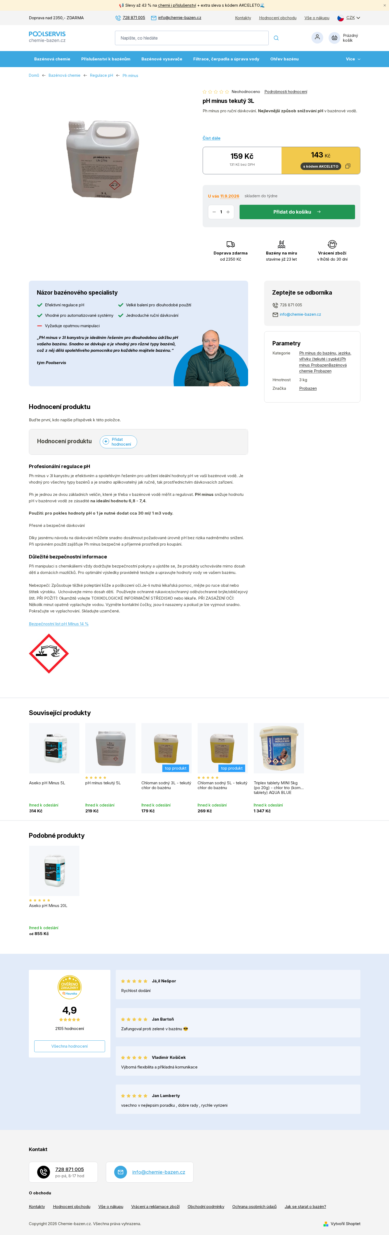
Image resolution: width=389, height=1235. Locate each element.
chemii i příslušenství (177, 5)
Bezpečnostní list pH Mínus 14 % (59, 623)
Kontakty (243, 18)
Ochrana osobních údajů (254, 1206)
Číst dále (212, 138)
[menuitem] (52, 59)
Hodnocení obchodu (277, 18)
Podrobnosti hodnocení (285, 91)
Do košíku (300, 212)
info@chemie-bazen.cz (179, 17)
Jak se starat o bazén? (305, 1206)
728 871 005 (134, 17)
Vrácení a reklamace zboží (155, 1206)
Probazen (308, 388)
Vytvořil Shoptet (345, 1223)
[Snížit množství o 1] (214, 212)
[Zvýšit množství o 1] (228, 212)
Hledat (276, 38)
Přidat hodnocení (121, 442)
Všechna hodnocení (69, 1046)
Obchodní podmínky (206, 1206)
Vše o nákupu (317, 18)
